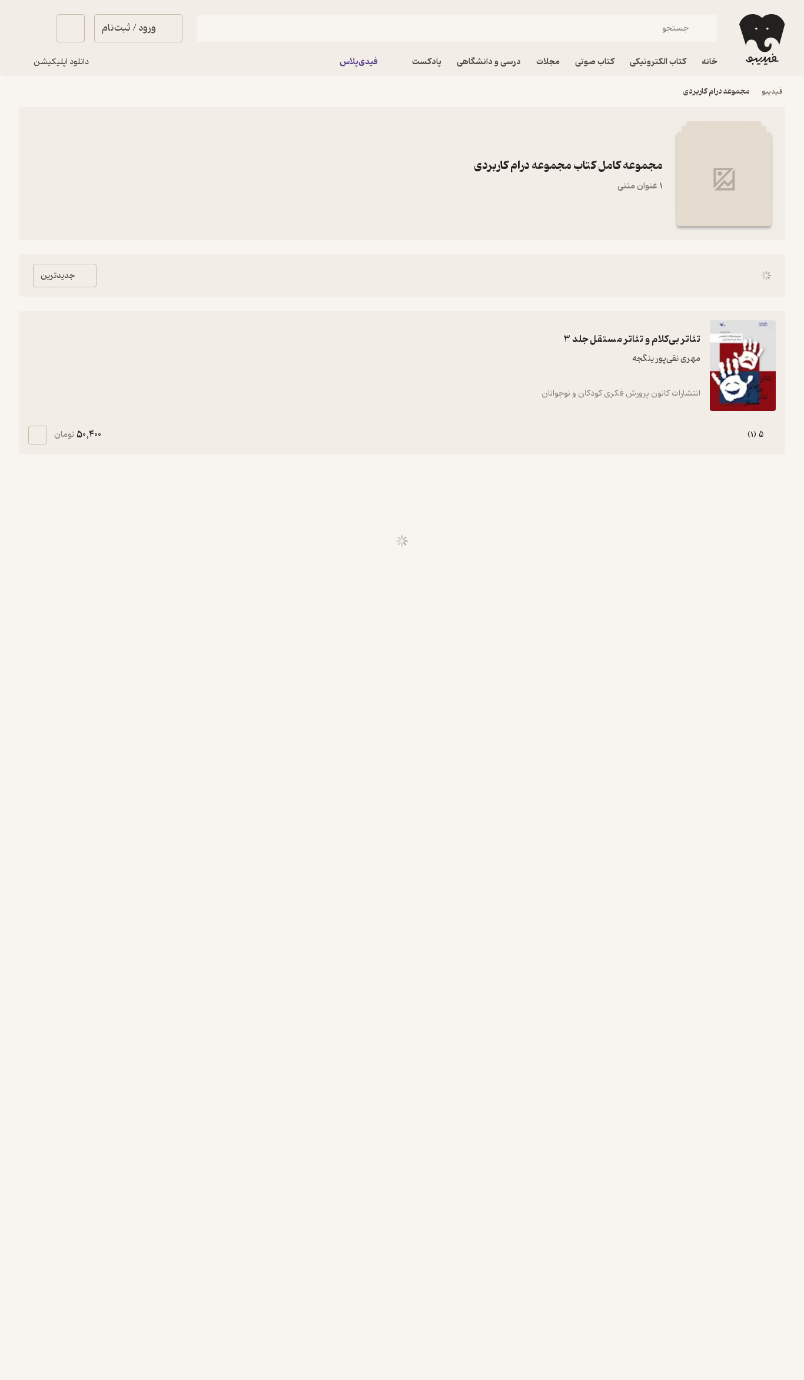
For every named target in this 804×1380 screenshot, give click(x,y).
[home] (760, 39)
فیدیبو (772, 91)
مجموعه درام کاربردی (716, 91)
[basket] (71, 28)
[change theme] (33, 28)
